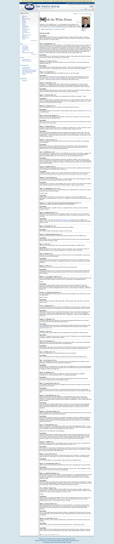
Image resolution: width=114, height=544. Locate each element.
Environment (24, 25)
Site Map (69, 542)
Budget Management (26, 18)
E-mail (87, 4)
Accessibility (46, 542)
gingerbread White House (46, 327)
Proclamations (25, 48)
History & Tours (79, 4)
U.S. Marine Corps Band (55, 78)
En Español (91, 4)
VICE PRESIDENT (74, 3)
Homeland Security (26, 29)
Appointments (61, 540)
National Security (25, 37)
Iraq (23, 33)
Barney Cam (55, 270)
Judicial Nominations (26, 34)
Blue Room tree (87, 110)
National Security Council (27, 72)
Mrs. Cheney (62, 539)
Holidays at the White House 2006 (56, 29)
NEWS (92, 3)
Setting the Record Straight (27, 52)
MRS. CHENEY (88, 3)
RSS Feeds (90, 9)
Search (52, 542)
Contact (71, 540)
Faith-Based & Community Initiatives (29, 70)
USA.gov (24, 74)
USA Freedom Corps (26, 68)
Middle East (24, 36)
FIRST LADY (81, 3)
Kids (84, 4)
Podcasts (82, 9)
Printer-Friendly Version (80, 13)
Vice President (48, 539)
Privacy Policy (58, 542)
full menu (78, 313)
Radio (23, 51)
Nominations (24, 80)
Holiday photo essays (65, 220)
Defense (23, 20)
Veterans (24, 38)
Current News (25, 45)
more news (33, 54)
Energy (23, 24)
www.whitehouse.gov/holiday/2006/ (61, 221)
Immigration (24, 30)
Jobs (67, 540)
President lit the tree (64, 499)
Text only (76, 540)
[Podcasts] (86, 9)
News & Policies (71, 539)
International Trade (26, 32)
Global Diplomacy (25, 26)
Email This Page (56, 534)
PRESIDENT (68, 3)
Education (24, 22)
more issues (33, 40)
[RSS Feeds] (93, 9)
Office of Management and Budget (29, 71)
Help (64, 542)
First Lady (55, 539)
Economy (24, 21)
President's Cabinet (26, 67)
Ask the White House (26, 59)
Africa (23, 17)
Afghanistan (24, 16)
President (41, 539)
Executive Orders (25, 49)
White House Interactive (27, 60)
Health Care (24, 28)
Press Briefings (25, 47)
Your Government (72, 4)
